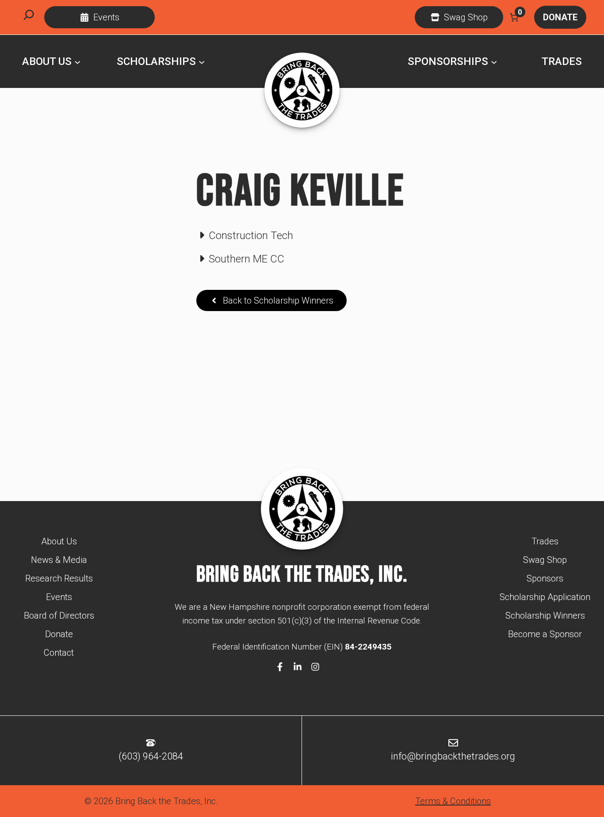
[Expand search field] (29, 17)
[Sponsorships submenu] (494, 61)
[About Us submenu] (77, 61)
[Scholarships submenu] (202, 61)
